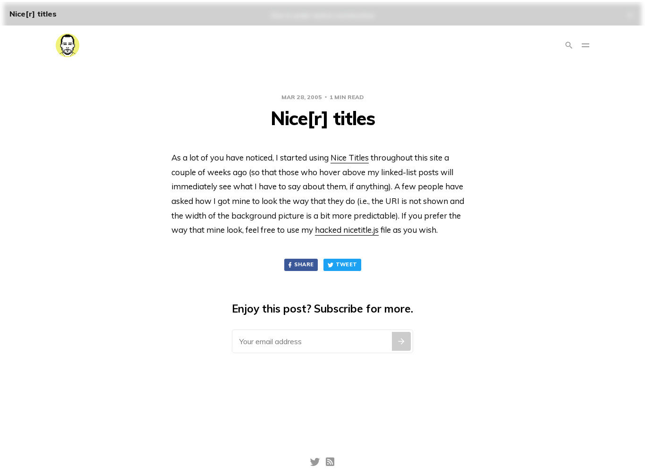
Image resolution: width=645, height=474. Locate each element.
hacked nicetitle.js (347, 230)
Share (304, 264)
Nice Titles (350, 157)
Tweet (346, 264)
